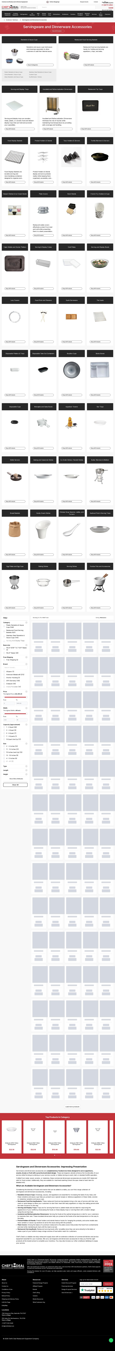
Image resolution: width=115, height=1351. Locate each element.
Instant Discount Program (69, 1283)
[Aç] (26, 766)
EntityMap (5, 1305)
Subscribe (108, 1284)
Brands (35, 1289)
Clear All (15, 785)
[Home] (3, 20)
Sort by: (98, 617)
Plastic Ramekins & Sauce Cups (13, 72)
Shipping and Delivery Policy (10, 1299)
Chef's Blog (36, 1292)
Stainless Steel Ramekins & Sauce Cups (40, 72)
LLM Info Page (6, 1302)
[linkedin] (87, 1339)
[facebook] (77, 1339)
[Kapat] (26, 622)
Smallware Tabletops (12, 20)
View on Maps (6, 1315)
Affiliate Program (37, 1286)
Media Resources (38, 1299)
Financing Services (67, 1286)
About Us (4, 1283)
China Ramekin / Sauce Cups (12, 74)
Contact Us (5, 1286)
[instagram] (91, 1339)
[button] (15, 622)
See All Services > (67, 1292)
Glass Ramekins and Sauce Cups (13, 77)
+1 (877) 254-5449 (7, 1323)
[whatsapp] (111, 1340)
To (17, 700)
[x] (84, 1339)
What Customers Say (39, 1302)
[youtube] (80, 1339)
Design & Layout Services (69, 1289)
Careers (35, 1296)
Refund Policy (6, 1296)
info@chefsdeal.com (8, 1326)
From (4, 700)
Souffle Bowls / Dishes (35, 77)
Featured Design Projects (40, 1283)
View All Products (57, 31)
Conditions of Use (7, 1289)
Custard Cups (33, 74)
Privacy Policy (6, 1292)
